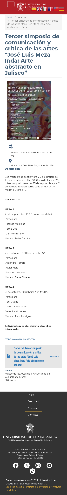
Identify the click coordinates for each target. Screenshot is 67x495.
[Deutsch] (62, 8)
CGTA (47, 483)
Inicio (10, 17)
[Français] (51, 8)
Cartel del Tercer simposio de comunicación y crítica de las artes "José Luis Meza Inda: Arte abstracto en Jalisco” (29, 357)
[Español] (34, 8)
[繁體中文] (56, 8)
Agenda (32, 408)
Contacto (33, 414)
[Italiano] (45, 8)
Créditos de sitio (15, 486)
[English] (39, 8)
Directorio (33, 401)
